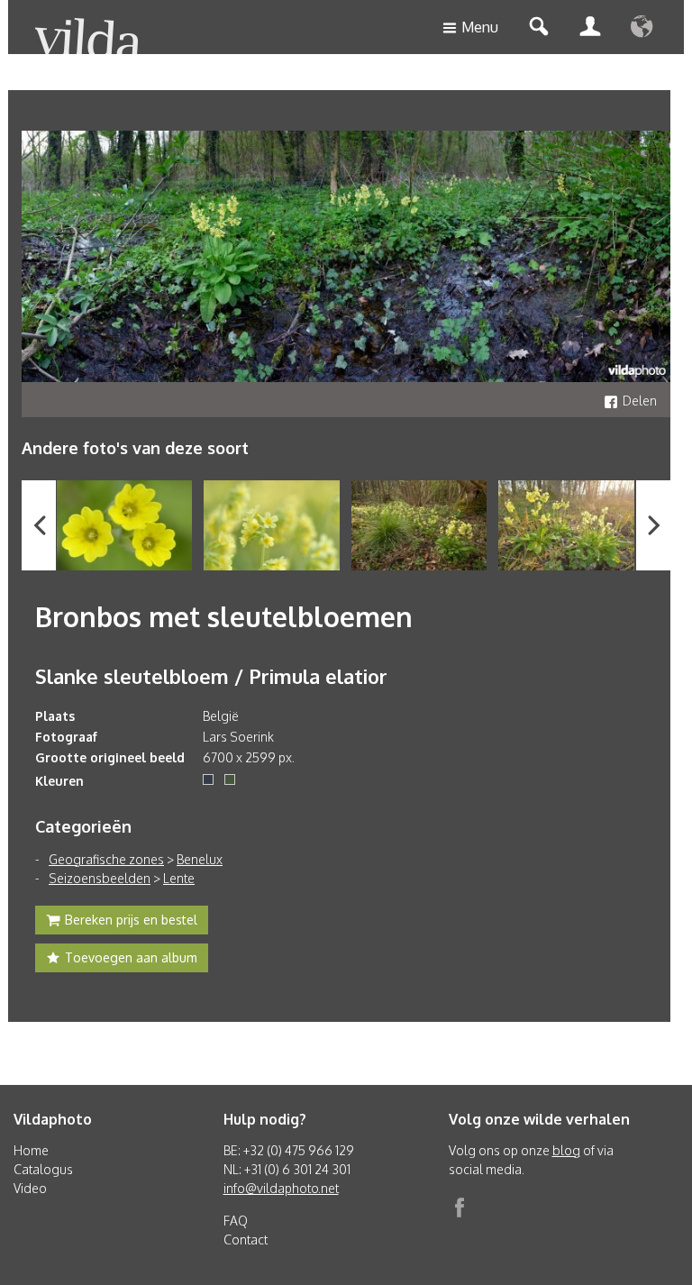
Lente (179, 878)
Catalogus (43, 1169)
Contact (245, 1239)
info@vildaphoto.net (281, 1188)
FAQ (235, 1220)
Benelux (200, 859)
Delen (640, 400)
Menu (479, 27)
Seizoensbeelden (99, 878)
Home (31, 1150)
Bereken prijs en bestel (131, 919)
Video (30, 1188)
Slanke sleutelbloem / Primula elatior (211, 675)
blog (566, 1150)
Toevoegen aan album (131, 957)
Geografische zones (106, 859)
